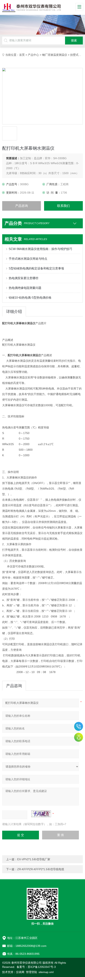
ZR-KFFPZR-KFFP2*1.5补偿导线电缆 (40, 869)
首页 (22, 54)
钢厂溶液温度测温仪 (54, 54)
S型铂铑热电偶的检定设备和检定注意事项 (36, 268)
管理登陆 (31, 972)
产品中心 (33, 54)
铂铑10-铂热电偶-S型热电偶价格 (30, 297)
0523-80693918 (78, 726)
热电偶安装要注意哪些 (23, 278)
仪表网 (20, 972)
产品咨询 (21, 205)
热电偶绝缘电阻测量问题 (25, 287)
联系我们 (63, 205)
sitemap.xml (46, 972)
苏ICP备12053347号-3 (42, 966)
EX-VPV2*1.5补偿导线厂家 (33, 859)
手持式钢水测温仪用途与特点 (28, 258)
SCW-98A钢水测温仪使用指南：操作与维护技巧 (40, 249)
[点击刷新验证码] (41, 813)
